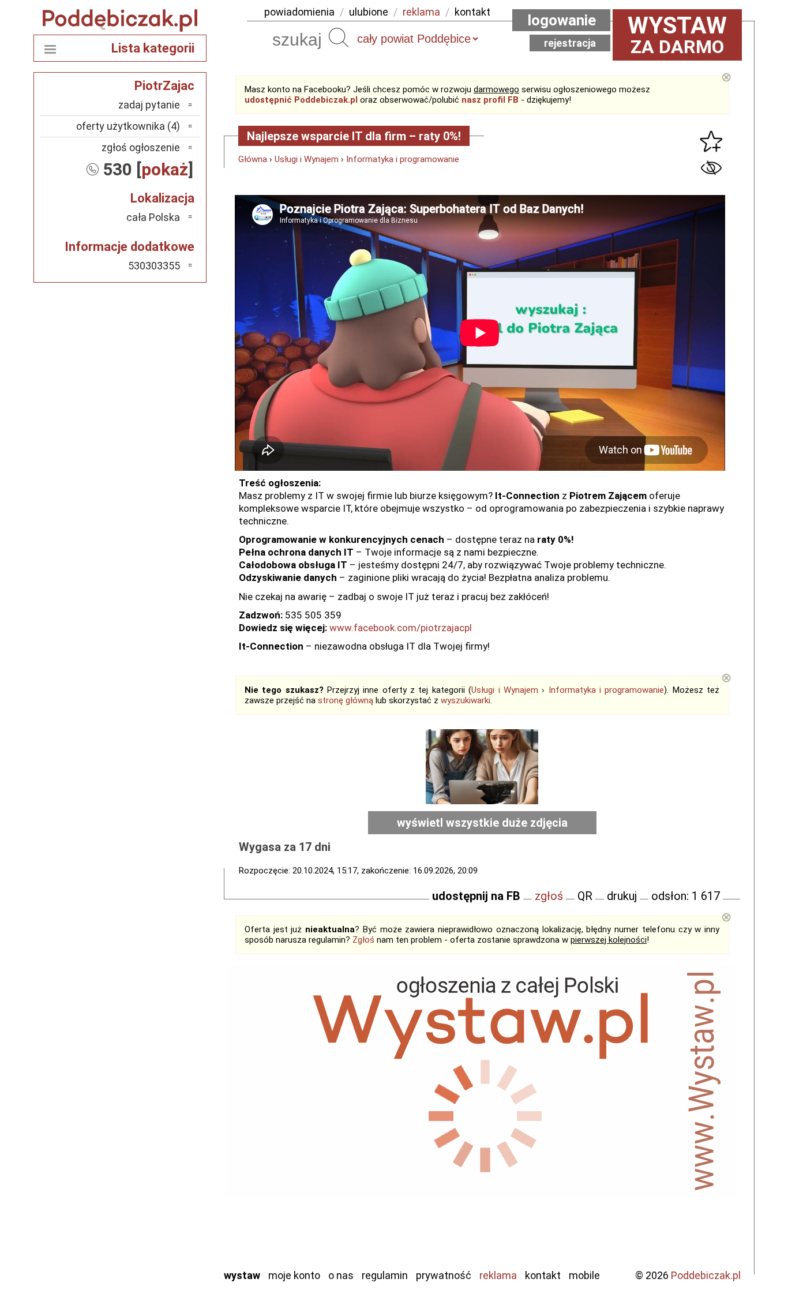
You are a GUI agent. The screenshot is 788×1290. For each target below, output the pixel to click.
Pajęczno (160, 1165)
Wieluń (166, 1227)
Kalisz (167, 1118)
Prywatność (443, 1275)
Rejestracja (570, 43)
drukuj (622, 896)
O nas (341, 1275)
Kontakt (543, 1275)
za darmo (677, 35)
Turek (167, 1211)
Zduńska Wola (151, 1258)
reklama (421, 12)
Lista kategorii (152, 48)
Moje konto (294, 1275)
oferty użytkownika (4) (128, 126)
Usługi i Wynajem (307, 159)
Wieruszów (157, 1243)
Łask (169, 1087)
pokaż (164, 169)
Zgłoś (363, 940)
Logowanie (561, 20)
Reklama (498, 1275)
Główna (252, 159)
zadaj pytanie (149, 105)
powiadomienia (299, 12)
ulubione (368, 12)
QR (584, 896)
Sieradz (164, 1180)
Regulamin (385, 1275)
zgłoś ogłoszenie (141, 147)
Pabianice (159, 1149)
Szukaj (339, 37)
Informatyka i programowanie (402, 159)
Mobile (584, 1275)
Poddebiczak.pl (706, 1275)
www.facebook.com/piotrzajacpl (400, 627)
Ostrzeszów (154, 1133)
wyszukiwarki (465, 700)
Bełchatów (157, 1071)
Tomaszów (157, 1196)
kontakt (472, 12)
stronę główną (345, 700)
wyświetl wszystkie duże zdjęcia (482, 823)
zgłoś (549, 896)
